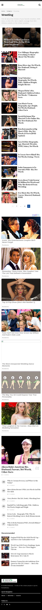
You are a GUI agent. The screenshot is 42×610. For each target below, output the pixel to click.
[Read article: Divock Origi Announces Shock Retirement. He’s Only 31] (5, 555)
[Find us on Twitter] (4, 604)
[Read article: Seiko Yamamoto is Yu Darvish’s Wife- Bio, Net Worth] (9, 172)
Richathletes (5, 587)
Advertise (10, 595)
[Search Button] (40, 5)
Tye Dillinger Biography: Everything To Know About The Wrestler (28, 54)
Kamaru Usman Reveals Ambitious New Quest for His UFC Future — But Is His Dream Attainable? (25, 563)
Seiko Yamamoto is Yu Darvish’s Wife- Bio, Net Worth (27, 169)
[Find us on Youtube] (7, 604)
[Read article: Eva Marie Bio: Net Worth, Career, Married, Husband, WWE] (9, 197)
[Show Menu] (2, 5)
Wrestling (16, 11)
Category (9, 11)
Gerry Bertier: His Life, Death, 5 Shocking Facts (23, 498)
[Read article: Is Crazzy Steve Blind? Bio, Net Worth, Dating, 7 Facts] (9, 159)
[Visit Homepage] (21, 5)
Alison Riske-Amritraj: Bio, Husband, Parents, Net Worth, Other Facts (16, 469)
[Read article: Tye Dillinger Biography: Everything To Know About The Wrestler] (9, 57)
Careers (18, 595)
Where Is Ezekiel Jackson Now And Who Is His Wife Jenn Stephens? (17, 42)
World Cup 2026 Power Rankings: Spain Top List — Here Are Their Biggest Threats (25, 547)
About (3, 595)
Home (3, 11)
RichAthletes (9, 585)
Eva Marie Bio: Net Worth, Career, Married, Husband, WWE (29, 195)
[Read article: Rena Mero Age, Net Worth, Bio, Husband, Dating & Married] (9, 69)
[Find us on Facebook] (1, 604)
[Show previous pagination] (12, 206)
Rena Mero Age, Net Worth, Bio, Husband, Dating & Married (29, 67)
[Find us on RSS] (9, 604)
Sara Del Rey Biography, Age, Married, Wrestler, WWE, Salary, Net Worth (28, 144)
